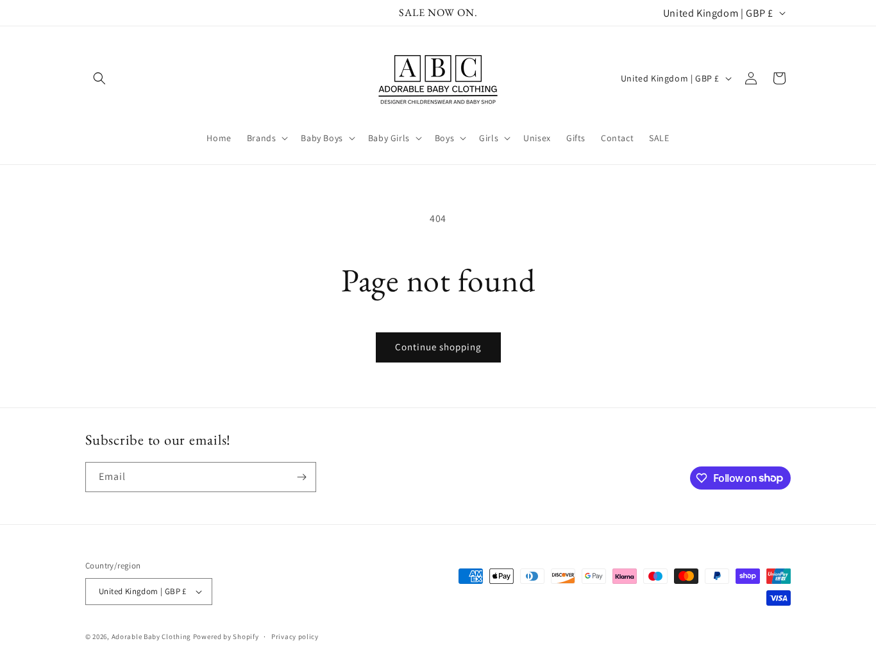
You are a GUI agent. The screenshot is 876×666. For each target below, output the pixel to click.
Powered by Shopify (226, 636)
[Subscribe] (301, 477)
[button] (99, 78)
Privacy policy (295, 636)
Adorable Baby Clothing (151, 636)
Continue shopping (438, 347)
